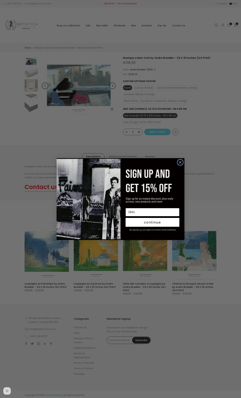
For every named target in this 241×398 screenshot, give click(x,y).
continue (152, 222)
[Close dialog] (180, 162)
